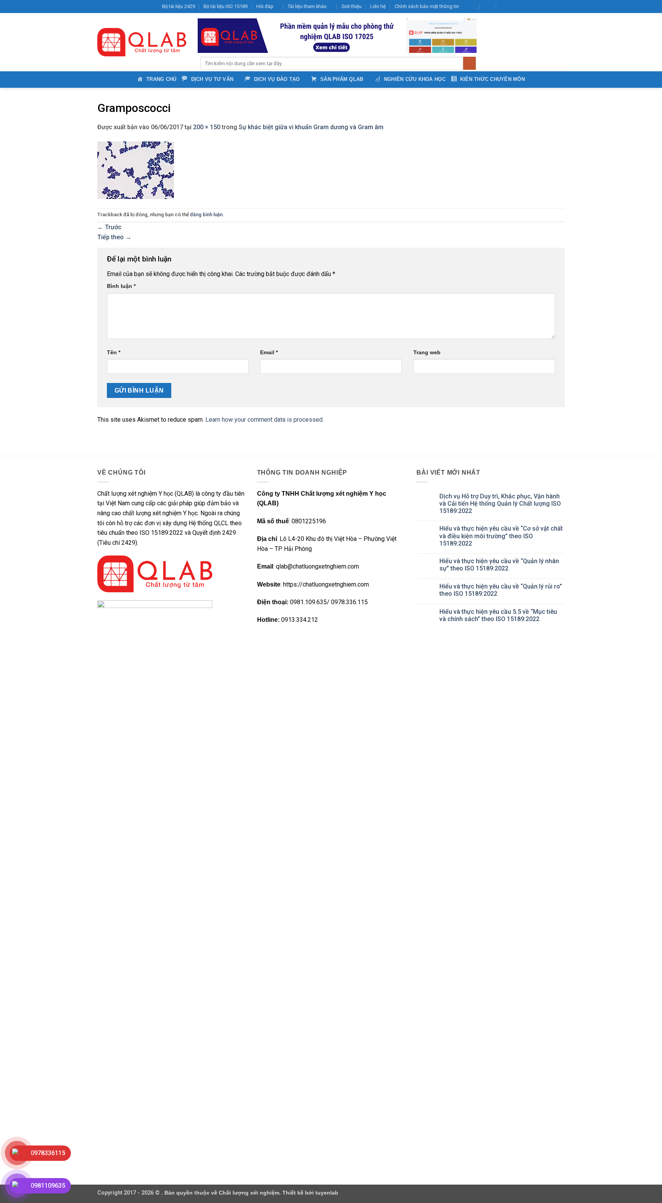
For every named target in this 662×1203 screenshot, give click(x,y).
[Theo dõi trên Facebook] (517, 6)
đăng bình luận (206, 214)
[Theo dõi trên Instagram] (524, 6)
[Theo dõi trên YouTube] (553, 6)
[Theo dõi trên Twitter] (531, 6)
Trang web (427, 352)
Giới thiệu (351, 6)
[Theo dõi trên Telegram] (561, 6)
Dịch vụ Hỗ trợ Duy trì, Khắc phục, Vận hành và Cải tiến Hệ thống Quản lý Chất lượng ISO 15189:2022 (500, 503)
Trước (109, 227)
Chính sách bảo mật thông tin (427, 6)
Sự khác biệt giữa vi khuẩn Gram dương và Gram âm (311, 127)
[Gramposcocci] (135, 169)
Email (269, 352)
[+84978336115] (505, 6)
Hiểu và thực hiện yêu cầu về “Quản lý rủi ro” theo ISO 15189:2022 (500, 590)
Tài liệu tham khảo (307, 6)
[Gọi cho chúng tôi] (546, 6)
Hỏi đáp (265, 6)
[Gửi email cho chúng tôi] (539, 6)
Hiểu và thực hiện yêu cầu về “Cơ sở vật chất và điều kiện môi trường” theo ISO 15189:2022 (501, 536)
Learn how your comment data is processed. (264, 419)
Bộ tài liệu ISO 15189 (225, 6)
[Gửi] (469, 63)
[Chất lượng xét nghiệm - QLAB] (141, 42)
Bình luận (121, 286)
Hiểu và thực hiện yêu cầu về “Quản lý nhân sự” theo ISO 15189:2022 (499, 564)
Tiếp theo (114, 237)
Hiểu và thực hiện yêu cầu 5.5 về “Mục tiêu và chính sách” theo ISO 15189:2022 (498, 615)
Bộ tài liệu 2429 (178, 6)
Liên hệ (378, 6)
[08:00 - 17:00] (488, 6)
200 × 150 (206, 127)
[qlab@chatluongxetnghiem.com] (471, 6)
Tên (113, 352)
